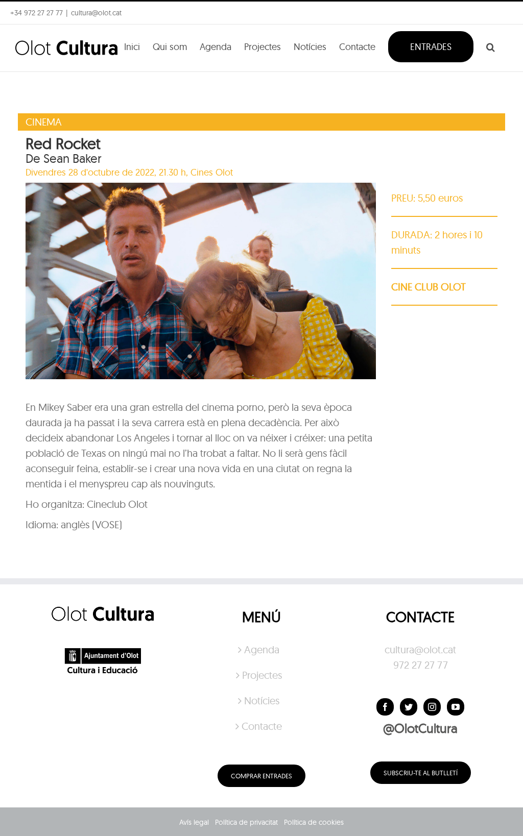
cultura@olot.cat (420, 649)
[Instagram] (432, 707)
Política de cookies (314, 822)
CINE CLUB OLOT (428, 286)
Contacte (262, 726)
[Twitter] (408, 707)
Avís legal (194, 822)
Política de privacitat (246, 822)
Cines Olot (212, 172)
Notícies (261, 700)
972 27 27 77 (420, 664)
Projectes (262, 675)
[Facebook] (385, 707)
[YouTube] (455, 707)
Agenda (261, 649)
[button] (490, 45)
